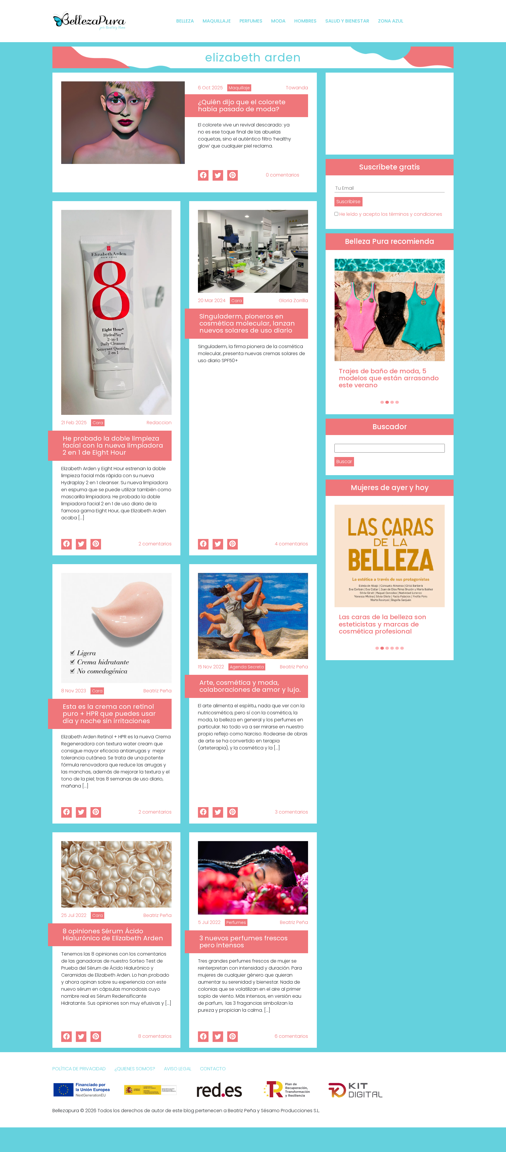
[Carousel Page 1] (382, 402)
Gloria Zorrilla (293, 300)
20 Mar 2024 (211, 300)
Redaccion (159, 422)
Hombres (305, 21)
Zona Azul (390, 21)
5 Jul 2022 (209, 922)
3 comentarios (291, 812)
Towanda (297, 87)
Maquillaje (217, 21)
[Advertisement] (390, 114)
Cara (98, 423)
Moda (278, 21)
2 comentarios (155, 543)
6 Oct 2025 (210, 87)
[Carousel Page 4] (397, 402)
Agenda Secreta (247, 667)
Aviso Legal (177, 1068)
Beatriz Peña (157, 690)
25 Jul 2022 (73, 915)
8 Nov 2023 (73, 690)
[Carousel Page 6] (402, 648)
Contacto (213, 1068)
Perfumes (251, 21)
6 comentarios (291, 1036)
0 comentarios (282, 175)
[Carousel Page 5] (397, 648)
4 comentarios (291, 543)
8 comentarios (155, 1036)
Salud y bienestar (347, 21)
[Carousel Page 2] (387, 402)
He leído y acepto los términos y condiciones (390, 214)
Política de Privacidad (79, 1068)
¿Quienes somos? (134, 1068)
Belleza (185, 21)
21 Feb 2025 (74, 422)
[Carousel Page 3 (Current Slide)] (392, 402)
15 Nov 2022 (211, 666)
